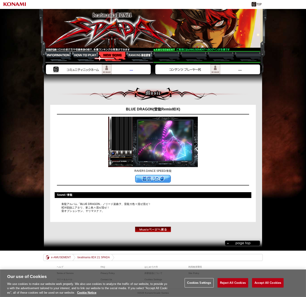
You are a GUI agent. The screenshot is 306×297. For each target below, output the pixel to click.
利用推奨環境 (195, 267)
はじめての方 (151, 267)
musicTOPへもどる (153, 229)
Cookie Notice (86, 292)
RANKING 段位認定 (137, 56)
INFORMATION (55, 56)
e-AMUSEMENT (61, 257)
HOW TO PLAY (83, 56)
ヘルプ (60, 267)
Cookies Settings (199, 282)
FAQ (103, 267)
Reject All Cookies (233, 282)
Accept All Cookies (267, 282)
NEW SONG (110, 56)
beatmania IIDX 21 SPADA (153, 28)
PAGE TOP (242, 243)
